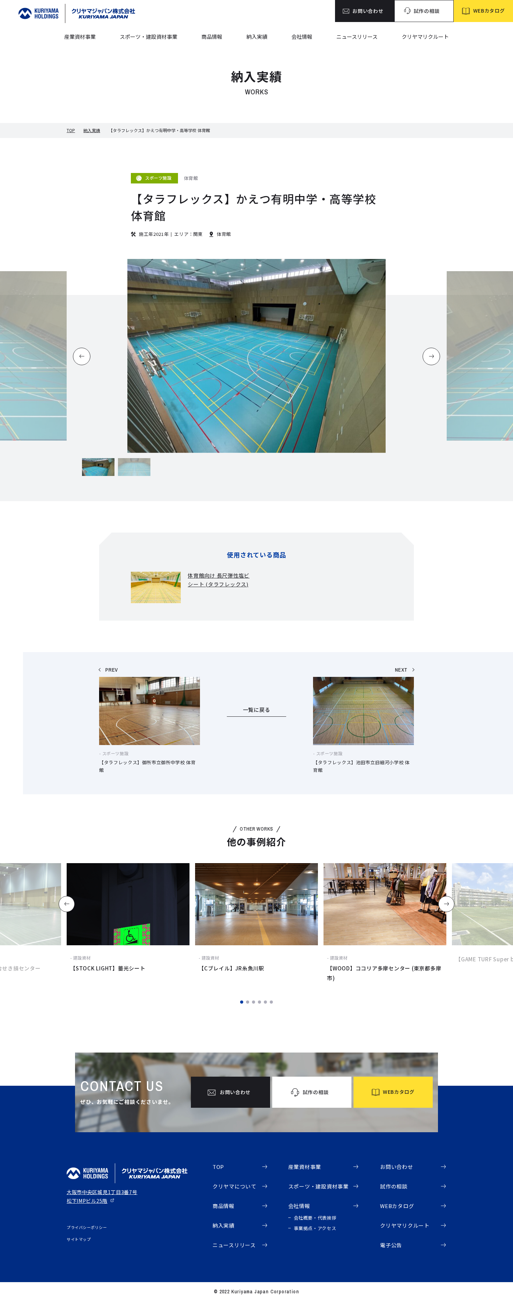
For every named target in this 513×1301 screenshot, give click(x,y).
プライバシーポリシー (87, 1227)
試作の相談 (394, 1186)
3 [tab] (253, 1002)
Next (446, 904)
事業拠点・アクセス (315, 1228)
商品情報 (211, 36)
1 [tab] (241, 1002)
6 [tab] (271, 1002)
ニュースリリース (357, 36)
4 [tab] (259, 1002)
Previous (66, 904)
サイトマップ (79, 1239)
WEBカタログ (397, 1205)
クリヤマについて (234, 1186)
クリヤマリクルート (425, 36)
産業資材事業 (80, 36)
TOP (71, 130)
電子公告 (391, 1245)
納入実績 (256, 36)
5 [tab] (265, 1002)
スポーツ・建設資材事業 (148, 36)
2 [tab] (247, 1002)
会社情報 (301, 36)
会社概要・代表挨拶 (315, 1217)
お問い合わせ (396, 1166)
